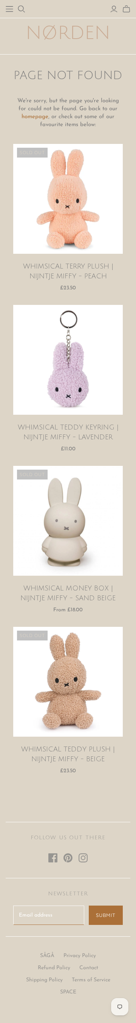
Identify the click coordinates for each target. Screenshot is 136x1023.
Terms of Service (91, 980)
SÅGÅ (47, 956)
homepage (35, 117)
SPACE (68, 992)
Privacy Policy (79, 956)
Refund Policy (54, 968)
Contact (88, 968)
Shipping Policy (44, 980)
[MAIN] (9, 9)
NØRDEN (68, 33)
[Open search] (21, 9)
